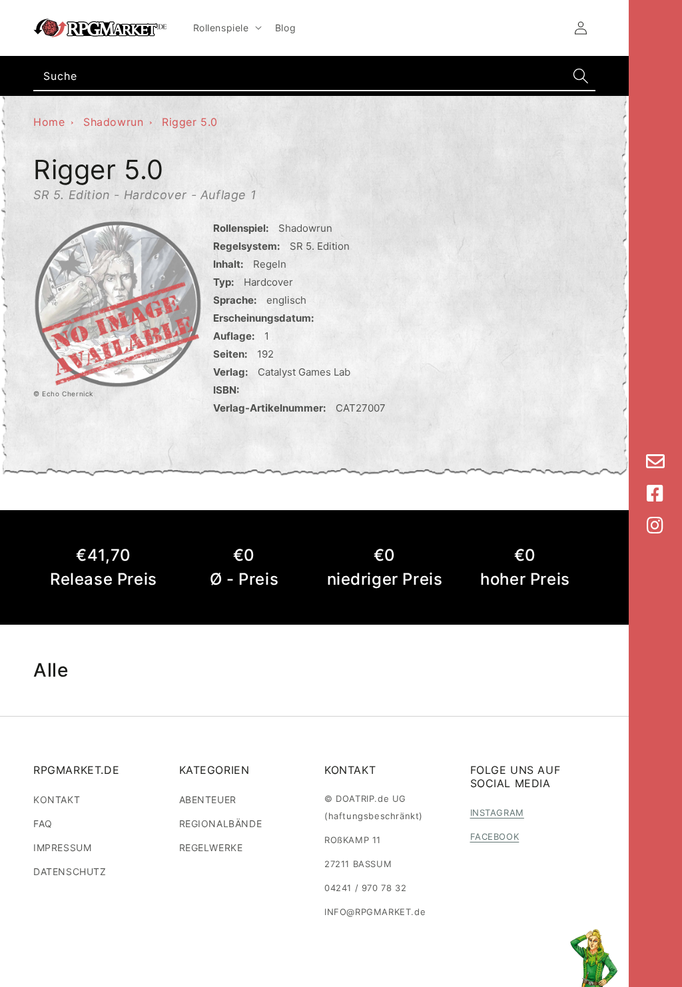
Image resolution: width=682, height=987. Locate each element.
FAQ (43, 823)
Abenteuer (207, 799)
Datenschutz (70, 871)
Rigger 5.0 (190, 122)
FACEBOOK (494, 836)
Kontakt (56, 799)
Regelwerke (211, 847)
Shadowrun (113, 122)
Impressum (62, 847)
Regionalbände (220, 823)
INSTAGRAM (497, 812)
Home (49, 122)
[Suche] (580, 76)
